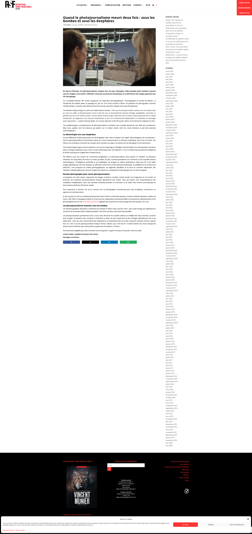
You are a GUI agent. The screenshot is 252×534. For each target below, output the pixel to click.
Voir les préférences (237, 525)
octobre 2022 (170, 192)
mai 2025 (169, 111)
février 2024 (170, 152)
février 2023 (170, 181)
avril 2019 (169, 304)
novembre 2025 (171, 95)
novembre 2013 (171, 419)
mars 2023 (169, 178)
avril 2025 (169, 114)
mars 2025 (169, 117)
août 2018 (169, 325)
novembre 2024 (171, 127)
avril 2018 (169, 336)
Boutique (127, 5)
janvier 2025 (170, 122)
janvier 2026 (170, 90)
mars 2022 (169, 210)
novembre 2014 (171, 405)
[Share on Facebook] (71, 242)
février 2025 (170, 119)
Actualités (81, 5)
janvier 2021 (170, 248)
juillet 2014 (170, 411)
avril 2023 (169, 176)
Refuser (211, 525)
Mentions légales (20, 530)
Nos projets (184, 464)
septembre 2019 (172, 291)
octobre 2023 (170, 160)
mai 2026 (169, 79)
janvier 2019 (170, 312)
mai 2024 (169, 143)
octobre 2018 (170, 320)
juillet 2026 (170, 74)
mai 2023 (169, 173)
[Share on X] (90, 242)
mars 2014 (169, 416)
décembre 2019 (171, 283)
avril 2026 (169, 82)
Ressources (96, 5)
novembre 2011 (171, 432)
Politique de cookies (8, 530)
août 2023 (169, 165)
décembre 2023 (171, 154)
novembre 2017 (171, 349)
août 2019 (169, 293)
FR (147, 5)
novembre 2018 (171, 317)
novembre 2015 (171, 395)
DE (149, 5)
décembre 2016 (171, 376)
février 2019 (170, 309)
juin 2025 (169, 109)
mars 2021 (169, 242)
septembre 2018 (172, 323)
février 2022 (170, 213)
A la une (74, 25)
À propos (137, 5)
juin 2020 (169, 266)
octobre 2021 (170, 224)
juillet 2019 (170, 296)
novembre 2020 (171, 253)
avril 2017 (169, 365)
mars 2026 (169, 85)
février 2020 (170, 277)
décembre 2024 (171, 125)
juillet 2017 (170, 357)
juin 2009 (169, 443)
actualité (80, 25)
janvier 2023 (170, 184)
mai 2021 (169, 237)
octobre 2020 (170, 256)
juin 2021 (169, 234)
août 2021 (169, 229)
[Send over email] (128, 242)
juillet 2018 (170, 328)
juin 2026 (169, 77)
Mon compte (184, 478)
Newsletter (244, 13)
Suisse (95, 25)
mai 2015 (169, 400)
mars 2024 (169, 149)
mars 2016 (169, 389)
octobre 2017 (170, 352)
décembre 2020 (171, 250)
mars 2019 (169, 307)
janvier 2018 (170, 344)
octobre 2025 (170, 98)
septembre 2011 (172, 435)
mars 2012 (169, 430)
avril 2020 (169, 272)
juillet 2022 (170, 200)
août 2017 (169, 355)
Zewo (187, 480)
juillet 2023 (170, 168)
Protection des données (180, 461)
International (88, 25)
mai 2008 (169, 446)
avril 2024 (169, 146)
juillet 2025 (170, 106)
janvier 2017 (170, 373)
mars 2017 (169, 368)
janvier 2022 (170, 216)
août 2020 (169, 261)
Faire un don (244, 3)
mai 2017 (169, 363)
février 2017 (170, 371)
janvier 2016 (170, 392)
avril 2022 (169, 208)
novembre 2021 (171, 221)
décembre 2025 (171, 93)
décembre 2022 (171, 186)
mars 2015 (169, 403)
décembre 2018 (171, 315)
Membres (185, 470)
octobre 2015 (170, 397)
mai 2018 (169, 333)
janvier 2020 (170, 280)
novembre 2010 (171, 440)
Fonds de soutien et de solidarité (176, 467)
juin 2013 (169, 421)
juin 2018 (169, 331)
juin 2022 (169, 202)
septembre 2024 (172, 133)
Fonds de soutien (112, 5)
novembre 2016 (171, 379)
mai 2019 (169, 301)
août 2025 (169, 103)
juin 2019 (169, 299)
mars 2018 (169, 339)
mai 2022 (169, 205)
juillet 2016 (170, 384)
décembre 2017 (171, 347)
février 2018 (170, 341)
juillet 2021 (170, 232)
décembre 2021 (171, 218)
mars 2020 (169, 274)
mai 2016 (169, 387)
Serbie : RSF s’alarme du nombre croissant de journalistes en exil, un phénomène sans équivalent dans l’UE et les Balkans (176, 25)
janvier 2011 (170, 438)
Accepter (185, 525)
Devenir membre (244, 8)
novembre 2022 (171, 189)
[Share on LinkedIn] (109, 242)
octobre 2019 (170, 288)
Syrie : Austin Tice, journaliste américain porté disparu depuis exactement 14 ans (177, 49)
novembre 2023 (171, 157)
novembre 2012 (171, 427)
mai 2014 (169, 413)
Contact (186, 475)
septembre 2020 (172, 258)
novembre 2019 (171, 285)
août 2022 (169, 197)
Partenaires (184, 472)
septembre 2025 (172, 101)
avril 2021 (169, 240)
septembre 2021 (172, 226)
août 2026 (169, 71)
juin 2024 (169, 141)
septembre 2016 (172, 381)
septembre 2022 (172, 194)
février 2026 (170, 87)
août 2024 (169, 135)
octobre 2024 (170, 130)
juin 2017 (169, 360)
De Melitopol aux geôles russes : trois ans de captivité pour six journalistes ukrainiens (177, 41)
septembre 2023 (172, 162)
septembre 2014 (172, 408)
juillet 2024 (170, 138)
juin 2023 (169, 170)
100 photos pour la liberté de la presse (77, 515)
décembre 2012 (171, 424)
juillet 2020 (170, 264)
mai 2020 (169, 269)
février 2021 (170, 245)
